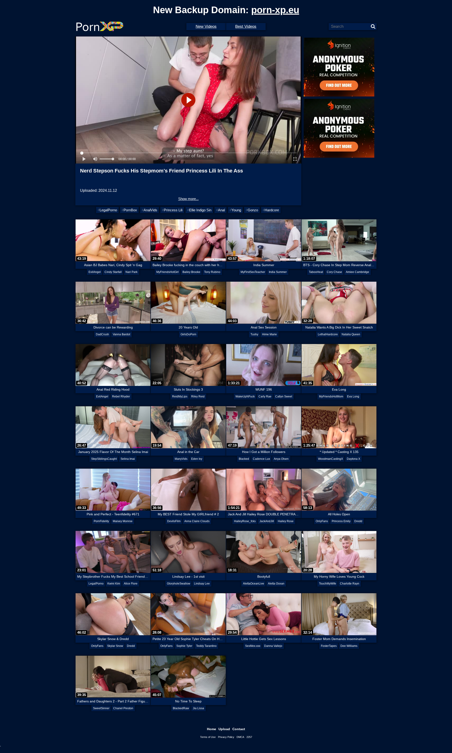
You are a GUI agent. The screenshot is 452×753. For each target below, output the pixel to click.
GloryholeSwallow (178, 583)
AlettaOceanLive (253, 583)
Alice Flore (130, 583)
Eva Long (353, 396)
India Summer (278, 272)
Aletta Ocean (276, 583)
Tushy (254, 334)
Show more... (188, 199)
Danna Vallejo (273, 646)
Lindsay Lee (202, 583)
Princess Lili (173, 210)
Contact (238, 729)
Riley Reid (198, 396)
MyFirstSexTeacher (253, 272)
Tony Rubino (212, 272)
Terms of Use (208, 737)
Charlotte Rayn (349, 583)
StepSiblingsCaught (104, 459)
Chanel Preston (123, 708)
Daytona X (353, 459)
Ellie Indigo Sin (200, 210)
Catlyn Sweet (283, 396)
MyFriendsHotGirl (167, 272)
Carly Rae (264, 396)
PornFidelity (101, 521)
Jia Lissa (198, 708)
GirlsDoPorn (188, 334)
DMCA (240, 737)
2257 (249, 737)
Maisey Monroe (123, 521)
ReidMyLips (179, 396)
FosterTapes (329, 646)
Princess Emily (341, 521)
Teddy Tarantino (206, 646)
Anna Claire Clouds (197, 521)
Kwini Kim (113, 583)
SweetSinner (101, 708)
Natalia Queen (351, 334)
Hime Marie (269, 334)
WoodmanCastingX (330, 459)
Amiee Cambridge (357, 272)
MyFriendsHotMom (331, 396)
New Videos (206, 26)
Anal (221, 210)
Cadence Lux (261, 459)
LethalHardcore (328, 334)
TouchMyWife (327, 583)
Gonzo (253, 210)
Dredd (358, 521)
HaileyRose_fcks (245, 521)
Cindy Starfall (113, 272)
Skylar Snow (115, 646)
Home (211, 729)
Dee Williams (348, 646)
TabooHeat (316, 272)
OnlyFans (322, 521)
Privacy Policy (226, 737)
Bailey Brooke (191, 272)
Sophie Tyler (184, 646)
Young (236, 210)
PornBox (130, 210)
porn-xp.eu (275, 10)
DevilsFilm (174, 521)
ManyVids (181, 459)
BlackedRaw (181, 708)
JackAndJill (266, 521)
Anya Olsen (281, 459)
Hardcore (272, 210)
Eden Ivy (196, 459)
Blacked (244, 459)
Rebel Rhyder (121, 396)
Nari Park (131, 272)
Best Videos (245, 26)
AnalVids (150, 210)
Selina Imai (128, 459)
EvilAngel (95, 272)
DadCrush (102, 334)
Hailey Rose (286, 521)
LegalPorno (108, 210)
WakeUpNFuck (245, 396)
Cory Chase (334, 272)
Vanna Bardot (121, 334)
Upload (224, 729)
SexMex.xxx (252, 646)
